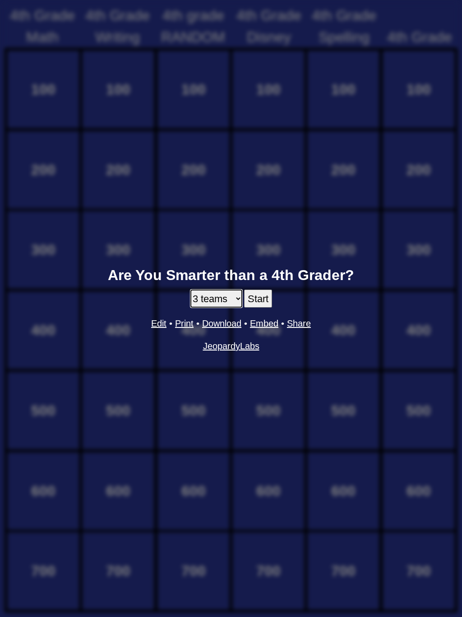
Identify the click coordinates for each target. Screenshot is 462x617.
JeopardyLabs (231, 346)
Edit (158, 323)
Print (184, 323)
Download (221, 323)
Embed (264, 323)
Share (299, 323)
